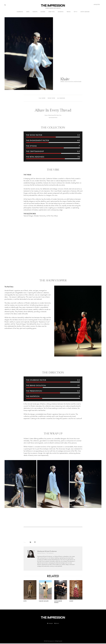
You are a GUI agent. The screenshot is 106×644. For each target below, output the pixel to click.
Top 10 (75, 11)
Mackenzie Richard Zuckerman (47, 551)
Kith (25, 601)
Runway (43, 11)
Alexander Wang (58, 601)
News (27, 11)
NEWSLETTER (97, 4)
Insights (35, 11)
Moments (60, 11)
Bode (71, 601)
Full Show (42, 98)
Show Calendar (84, 11)
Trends (68, 11)
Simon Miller (43, 601)
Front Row (51, 98)
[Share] (30, 542)
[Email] (35, 542)
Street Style (51, 11)
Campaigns (20, 11)
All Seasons (61, 98)
